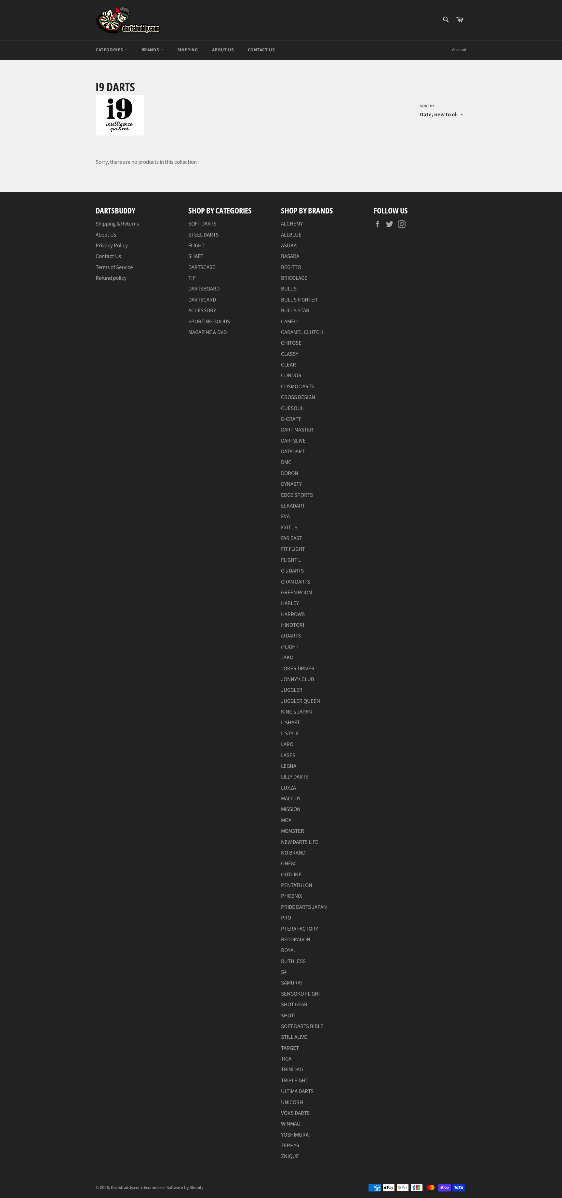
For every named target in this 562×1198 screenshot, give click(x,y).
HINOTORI (292, 625)
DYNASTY (291, 484)
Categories (110, 50)
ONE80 (288, 864)
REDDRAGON (295, 940)
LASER (288, 755)
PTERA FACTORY (299, 929)
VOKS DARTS (295, 1113)
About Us (223, 50)
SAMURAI (291, 983)
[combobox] (445, 20)
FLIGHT (196, 246)
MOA (286, 820)
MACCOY (291, 799)
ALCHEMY (292, 224)
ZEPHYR (290, 1146)
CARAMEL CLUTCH (302, 332)
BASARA (290, 256)
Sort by (427, 106)
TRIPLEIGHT (294, 1081)
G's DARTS (292, 571)
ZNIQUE (290, 1156)
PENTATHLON (296, 885)
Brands (150, 50)
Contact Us (261, 50)
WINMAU (291, 1124)
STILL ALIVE (294, 1037)
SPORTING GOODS (209, 322)
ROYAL (288, 950)
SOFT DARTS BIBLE (302, 1026)
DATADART (293, 452)
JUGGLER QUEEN (300, 701)
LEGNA (288, 766)
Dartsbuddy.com (126, 1187)
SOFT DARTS (202, 224)
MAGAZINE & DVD (207, 332)
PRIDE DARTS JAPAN (304, 907)
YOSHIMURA (295, 1135)
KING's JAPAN (296, 712)
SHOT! (288, 1016)
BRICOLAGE (294, 278)
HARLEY (290, 603)
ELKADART (293, 506)
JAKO (287, 658)
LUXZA (288, 788)
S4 (284, 972)
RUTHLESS (293, 961)
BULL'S (289, 289)
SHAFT (195, 256)
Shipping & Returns (117, 224)
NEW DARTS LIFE (299, 842)
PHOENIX (291, 896)
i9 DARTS (291, 636)
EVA (285, 517)
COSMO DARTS (297, 387)
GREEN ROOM (296, 593)
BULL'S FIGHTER (299, 300)
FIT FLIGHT (293, 549)
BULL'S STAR (295, 311)
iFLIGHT (290, 647)
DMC (286, 462)
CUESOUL (292, 408)
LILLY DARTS (294, 777)
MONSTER (292, 831)
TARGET (290, 1048)
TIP (192, 278)
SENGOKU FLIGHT (301, 994)
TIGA (286, 1059)
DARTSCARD (202, 300)
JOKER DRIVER (297, 669)
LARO (287, 744)
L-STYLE (290, 734)
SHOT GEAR (294, 1005)
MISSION (291, 809)
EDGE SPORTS (297, 495)
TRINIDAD (292, 1070)
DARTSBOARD (204, 289)
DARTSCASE (201, 267)
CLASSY (289, 354)
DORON (289, 473)
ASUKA (289, 246)
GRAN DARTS (295, 582)
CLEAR (288, 365)
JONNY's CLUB (297, 679)
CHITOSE (291, 343)
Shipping (187, 50)
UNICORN (292, 1102)
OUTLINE (291, 875)
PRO (286, 918)
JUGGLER (291, 690)
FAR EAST (291, 538)
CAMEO (289, 322)
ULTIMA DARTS (297, 1091)
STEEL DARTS (203, 235)
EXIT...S (289, 528)
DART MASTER (297, 430)
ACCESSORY (202, 311)
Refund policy (111, 278)
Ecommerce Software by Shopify (173, 1187)
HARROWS (293, 614)
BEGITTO (291, 267)
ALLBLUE (291, 235)
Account (459, 50)
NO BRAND (293, 853)
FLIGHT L (291, 560)
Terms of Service (114, 267)
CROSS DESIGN (298, 397)
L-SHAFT (290, 723)
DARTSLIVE (293, 441)
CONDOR (291, 376)
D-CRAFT (291, 419)
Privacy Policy (112, 246)
